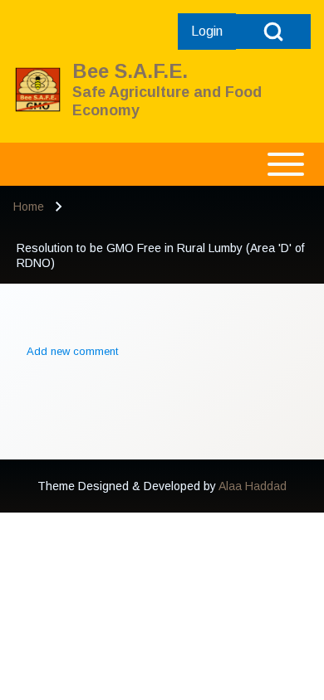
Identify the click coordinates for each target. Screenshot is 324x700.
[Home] (37, 90)
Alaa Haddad (252, 486)
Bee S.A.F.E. (130, 71)
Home (28, 206)
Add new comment (72, 351)
